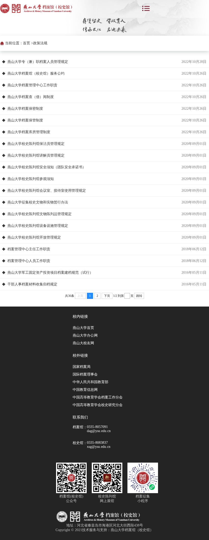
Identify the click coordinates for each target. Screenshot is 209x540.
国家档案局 (81, 367)
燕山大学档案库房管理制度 (28, 132)
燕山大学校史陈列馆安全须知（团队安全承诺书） (46, 167)
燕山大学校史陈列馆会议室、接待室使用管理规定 (46, 190)
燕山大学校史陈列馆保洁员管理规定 (35, 144)
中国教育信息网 (85, 390)
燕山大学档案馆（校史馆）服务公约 (35, 73)
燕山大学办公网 (85, 335)
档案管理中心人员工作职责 (28, 261)
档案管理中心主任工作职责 (28, 249)
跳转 (139, 296)
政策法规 (40, 43)
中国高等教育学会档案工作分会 (98, 397)
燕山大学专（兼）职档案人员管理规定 (37, 62)
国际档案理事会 (85, 374)
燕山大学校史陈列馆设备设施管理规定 (37, 226)
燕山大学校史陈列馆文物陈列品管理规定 (39, 214)
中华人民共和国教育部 (90, 382)
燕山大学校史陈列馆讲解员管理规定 (35, 155)
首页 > (28, 43)
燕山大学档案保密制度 (25, 108)
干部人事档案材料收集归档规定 (32, 284)
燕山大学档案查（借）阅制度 (30, 97)
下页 (107, 296)
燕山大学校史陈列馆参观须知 (30, 179)
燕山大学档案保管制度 (25, 120)
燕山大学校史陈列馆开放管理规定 (34, 237)
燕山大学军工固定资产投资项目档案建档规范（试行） (50, 272)
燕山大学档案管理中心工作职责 (32, 85)
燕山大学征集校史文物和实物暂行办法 (37, 202)
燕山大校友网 (83, 343)
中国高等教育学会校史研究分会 (98, 405)
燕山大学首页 (83, 328)
